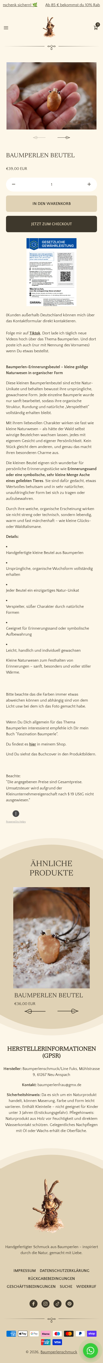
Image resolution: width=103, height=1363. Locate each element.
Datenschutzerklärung (65, 1270)
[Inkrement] (89, 185)
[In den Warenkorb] (85, 894)
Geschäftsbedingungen (31, 1286)
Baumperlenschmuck (58, 1352)
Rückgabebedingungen (51, 1278)
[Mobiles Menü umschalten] (6, 27)
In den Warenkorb (51, 203)
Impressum (25, 1270)
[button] (96, 27)
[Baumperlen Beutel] (51, 937)
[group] (51, 95)
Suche (66, 1286)
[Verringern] (14, 185)
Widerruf (86, 1286)
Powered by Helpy (16, 821)
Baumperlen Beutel (48, 996)
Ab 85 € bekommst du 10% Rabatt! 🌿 (65, 5)
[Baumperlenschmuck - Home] (50, 27)
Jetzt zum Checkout (51, 224)
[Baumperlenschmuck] (51, 1206)
